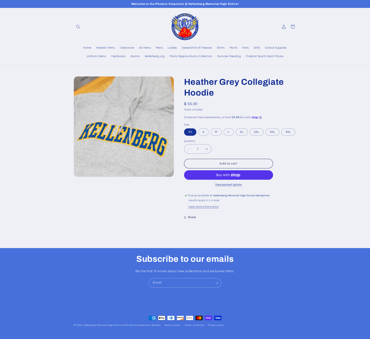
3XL (272, 132)
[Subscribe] (216, 283)
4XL (288, 132)
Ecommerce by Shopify (147, 325)
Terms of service (194, 325)
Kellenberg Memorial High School (103, 325)
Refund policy (173, 325)
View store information (203, 206)
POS (125, 325)
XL (242, 132)
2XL (256, 132)
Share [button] (192, 217)
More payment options (228, 184)
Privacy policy (216, 325)
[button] (78, 26)
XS (190, 132)
